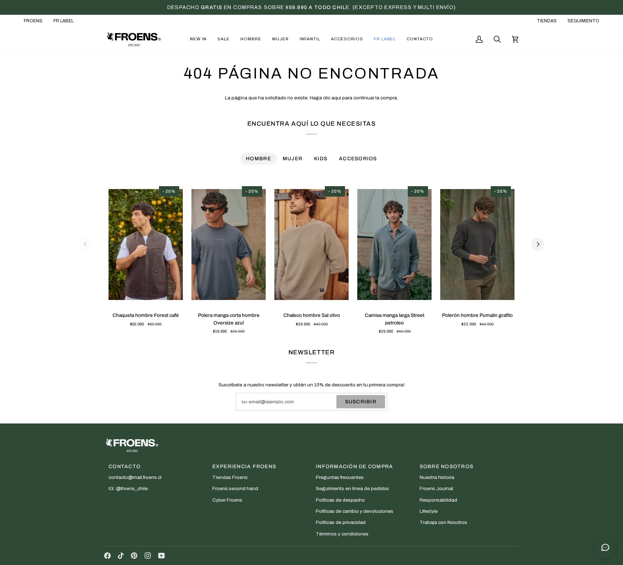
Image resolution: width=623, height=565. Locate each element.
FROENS (33, 20)
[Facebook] (107, 555)
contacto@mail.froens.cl (135, 477)
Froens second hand (235, 488)
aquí (336, 97)
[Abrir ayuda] (605, 547)
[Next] (537, 244)
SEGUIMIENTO (583, 20)
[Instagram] (148, 555)
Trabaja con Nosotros (443, 522)
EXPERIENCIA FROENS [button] (244, 466)
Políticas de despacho (340, 500)
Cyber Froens (227, 500)
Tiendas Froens (230, 477)
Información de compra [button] (354, 466)
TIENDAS (547, 20)
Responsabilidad (438, 500)
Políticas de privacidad (341, 522)
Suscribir (360, 401)
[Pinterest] (134, 555)
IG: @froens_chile (128, 488)
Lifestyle (429, 511)
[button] (198, 39)
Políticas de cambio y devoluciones (354, 511)
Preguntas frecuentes (340, 477)
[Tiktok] (121, 555)
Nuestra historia (437, 477)
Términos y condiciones (342, 534)
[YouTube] (161, 555)
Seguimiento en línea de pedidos (352, 488)
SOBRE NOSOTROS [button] (447, 466)
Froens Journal (436, 488)
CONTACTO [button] (125, 466)
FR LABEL (63, 20)
